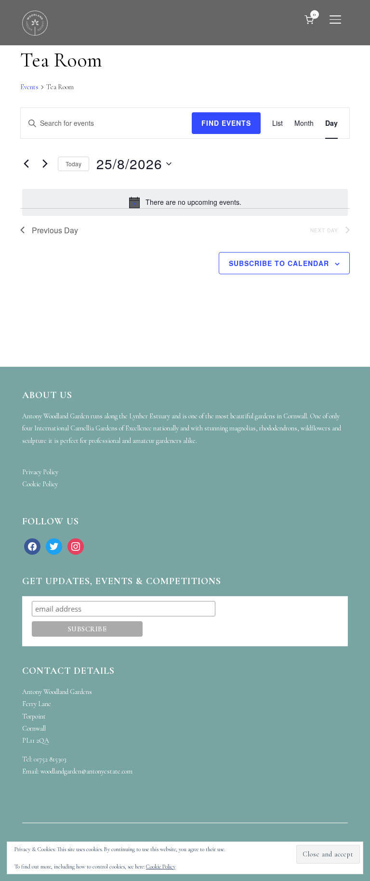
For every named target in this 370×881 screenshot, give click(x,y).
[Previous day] (26, 164)
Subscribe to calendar (279, 263)
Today (73, 164)
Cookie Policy (160, 866)
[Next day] (45, 164)
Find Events (226, 123)
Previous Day (55, 230)
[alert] (185, 202)
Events (29, 87)
